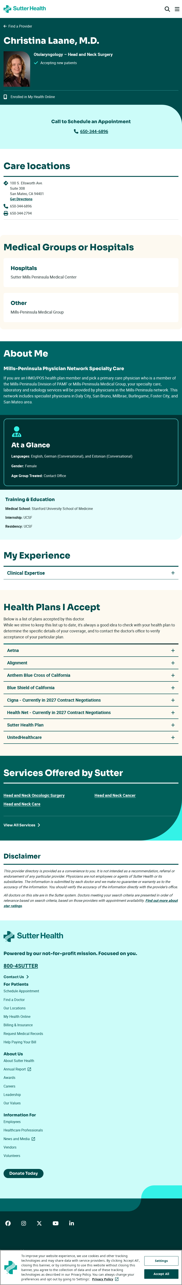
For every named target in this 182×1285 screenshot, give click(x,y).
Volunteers (12, 1155)
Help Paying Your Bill (20, 1042)
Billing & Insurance (18, 1024)
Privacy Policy (106, 1279)
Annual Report (18, 1069)
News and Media (20, 1138)
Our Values (12, 1103)
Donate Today (23, 1173)
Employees (12, 1121)
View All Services (19, 825)
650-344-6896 (94, 131)
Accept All (161, 1274)
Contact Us (14, 977)
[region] (91, 1267)
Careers (9, 1086)
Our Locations (15, 1008)
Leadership (12, 1094)
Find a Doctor (14, 999)
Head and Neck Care (22, 804)
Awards (9, 1077)
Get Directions (21, 199)
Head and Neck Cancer (115, 795)
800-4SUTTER (21, 965)
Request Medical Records (23, 1033)
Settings (161, 1261)
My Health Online (17, 1016)
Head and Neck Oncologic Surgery (34, 795)
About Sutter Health (19, 1060)
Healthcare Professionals (23, 1130)
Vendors (10, 1147)
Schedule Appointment (21, 991)
